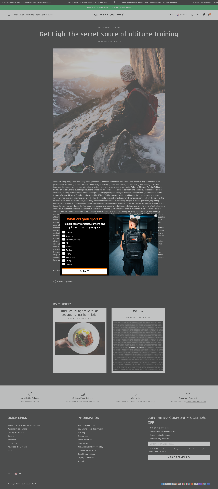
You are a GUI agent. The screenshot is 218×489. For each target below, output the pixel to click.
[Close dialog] (156, 216)
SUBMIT (84, 271)
